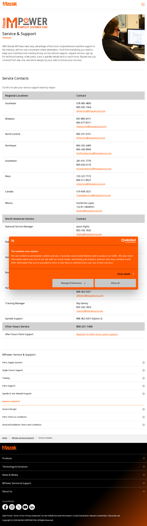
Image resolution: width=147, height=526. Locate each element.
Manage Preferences (71, 283)
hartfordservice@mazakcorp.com (94, 153)
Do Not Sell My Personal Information (57, 515)
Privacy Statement (33, 515)
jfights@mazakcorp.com (89, 234)
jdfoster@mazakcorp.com (89, 295)
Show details (123, 274)
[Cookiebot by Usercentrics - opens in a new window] (123, 241)
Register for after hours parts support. (97, 334)
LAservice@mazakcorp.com (90, 184)
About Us (7, 491)
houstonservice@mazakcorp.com (93, 168)
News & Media (10, 474)
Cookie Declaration (81, 515)
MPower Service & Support (19, 354)
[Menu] (143, 4)
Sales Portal (7, 515)
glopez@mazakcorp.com (89, 210)
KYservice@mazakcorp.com (90, 137)
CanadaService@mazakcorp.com (93, 195)
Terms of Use (18, 515)
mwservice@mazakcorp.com (91, 126)
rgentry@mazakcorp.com (89, 311)
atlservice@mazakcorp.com (90, 111)
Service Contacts (11, 401)
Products (7, 458)
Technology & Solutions (15, 466)
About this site (114, 515)
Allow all (115, 283)
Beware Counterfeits (98, 515)
